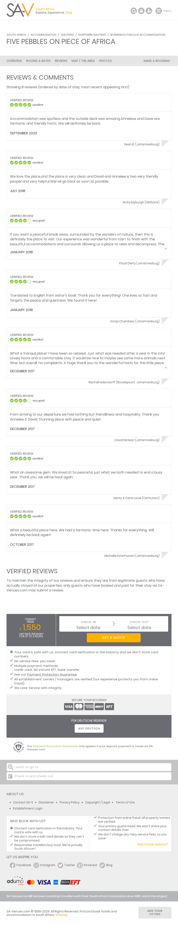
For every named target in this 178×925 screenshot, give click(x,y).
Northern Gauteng (92, 35)
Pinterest (90, 865)
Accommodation (43, 35)
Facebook (23, 865)
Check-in (88, 622)
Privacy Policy (69, 802)
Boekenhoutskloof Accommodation (137, 35)
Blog (109, 865)
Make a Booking (157, 61)
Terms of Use (125, 802)
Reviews (61, 61)
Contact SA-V (23, 802)
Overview (14, 61)
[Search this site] (133, 11)
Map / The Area (83, 61)
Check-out (139, 622)
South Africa (16, 35)
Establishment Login (28, 808)
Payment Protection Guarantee (52, 674)
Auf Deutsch (89, 728)
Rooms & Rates (38, 61)
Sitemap (61, 915)
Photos (105, 61)
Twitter (69, 865)
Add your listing (155, 912)
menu (159, 11)
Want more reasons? (152, 844)
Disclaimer (46, 802)
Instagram (47, 865)
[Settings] (149, 11)
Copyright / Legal (97, 802)
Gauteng (67, 35)
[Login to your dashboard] (141, 11)
